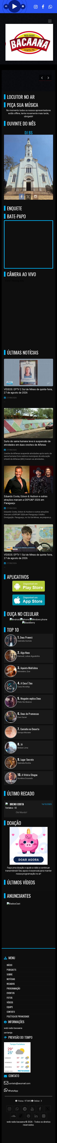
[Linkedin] (36, 1116)
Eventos (11, 993)
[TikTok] (21, 1116)
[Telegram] (25, 1109)
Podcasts (11, 969)
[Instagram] (9, 1109)
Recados (11, 983)
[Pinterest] (28, 1116)
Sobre (9, 974)
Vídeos (10, 1002)
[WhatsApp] (17, 1109)
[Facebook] (40, 1109)
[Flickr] (44, 1116)
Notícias (11, 979)
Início (9, 965)
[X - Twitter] (47, 1109)
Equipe (10, 1007)
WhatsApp (13, 1091)
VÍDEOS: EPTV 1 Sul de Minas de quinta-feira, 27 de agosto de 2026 (28, 556)
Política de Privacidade (18, 1016)
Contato (11, 1011)
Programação (13, 988)
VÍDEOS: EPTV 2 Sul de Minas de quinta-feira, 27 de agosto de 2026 (28, 391)
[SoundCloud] (13, 1116)
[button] (50, 21)
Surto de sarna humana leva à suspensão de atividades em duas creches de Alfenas (27, 443)
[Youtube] (32, 1109)
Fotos (9, 997)
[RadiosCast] (27, 917)
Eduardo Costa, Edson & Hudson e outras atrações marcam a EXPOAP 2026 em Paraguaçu (25, 500)
